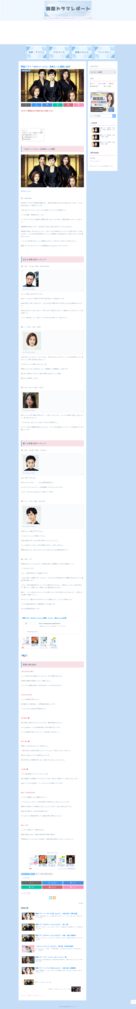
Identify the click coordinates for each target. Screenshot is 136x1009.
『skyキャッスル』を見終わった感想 (32, 132)
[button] (79, 105)
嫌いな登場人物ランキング (29, 137)
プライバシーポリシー (95, 161)
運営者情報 (92, 158)
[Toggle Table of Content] (41, 130)
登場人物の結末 (26, 139)
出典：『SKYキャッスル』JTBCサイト (29, 410)
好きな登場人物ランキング (29, 135)
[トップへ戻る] (133, 1006)
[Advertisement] (68, 33)
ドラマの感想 (40, 873)
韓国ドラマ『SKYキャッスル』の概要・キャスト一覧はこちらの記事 (44, 618)
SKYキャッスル (26, 191)
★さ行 (33, 873)
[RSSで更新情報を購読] (54, 897)
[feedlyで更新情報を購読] (50, 897)
